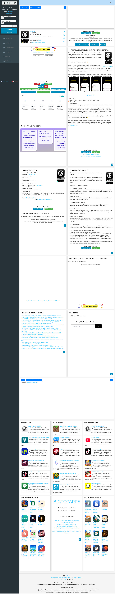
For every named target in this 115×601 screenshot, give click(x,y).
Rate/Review (39, 185)
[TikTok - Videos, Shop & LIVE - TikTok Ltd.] (88, 451)
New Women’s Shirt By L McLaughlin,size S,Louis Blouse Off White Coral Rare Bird (42, 347)
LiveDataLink (63, 579)
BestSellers (7, 56)
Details (78, 44)
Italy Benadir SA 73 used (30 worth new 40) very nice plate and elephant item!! (41, 315)
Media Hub (6, 43)
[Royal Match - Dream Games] (88, 462)
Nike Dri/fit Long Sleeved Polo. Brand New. (32, 334)
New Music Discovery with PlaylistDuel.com (43, 52)
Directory (74, 577)
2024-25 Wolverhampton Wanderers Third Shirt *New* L (35, 342)
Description (85, 44)
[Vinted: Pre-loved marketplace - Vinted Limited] (25, 440)
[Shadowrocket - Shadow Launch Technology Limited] (56, 462)
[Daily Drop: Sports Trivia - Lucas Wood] (41, 548)
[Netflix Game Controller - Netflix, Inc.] (25, 462)
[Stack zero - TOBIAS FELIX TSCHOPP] (96, 503)
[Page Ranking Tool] (6, 81)
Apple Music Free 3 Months (53, 300)
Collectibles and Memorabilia (38, 42)
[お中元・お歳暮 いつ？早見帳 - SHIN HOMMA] (96, 548)
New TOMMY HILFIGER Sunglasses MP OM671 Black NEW (37, 318)
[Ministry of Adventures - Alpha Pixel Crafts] (88, 548)
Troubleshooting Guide (64, 577)
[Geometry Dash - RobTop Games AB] (56, 475)
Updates (102, 44)
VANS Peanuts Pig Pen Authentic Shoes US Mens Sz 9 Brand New (38, 336)
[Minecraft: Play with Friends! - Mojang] (56, 428)
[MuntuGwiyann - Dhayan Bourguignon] (33, 533)
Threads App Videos (31, 197)
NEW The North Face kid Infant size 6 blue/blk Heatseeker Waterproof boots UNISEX (43, 325)
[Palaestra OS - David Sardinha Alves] (33, 518)
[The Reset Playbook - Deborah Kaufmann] (41, 533)
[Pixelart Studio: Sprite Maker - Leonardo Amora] (88, 503)
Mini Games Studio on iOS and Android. (67, 526)
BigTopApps (63, 508)
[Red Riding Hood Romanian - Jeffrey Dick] (96, 518)
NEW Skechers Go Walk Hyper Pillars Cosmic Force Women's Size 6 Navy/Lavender (43, 317)
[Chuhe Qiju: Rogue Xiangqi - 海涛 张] (105, 533)
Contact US (63, 516)
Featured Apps (7, 39)
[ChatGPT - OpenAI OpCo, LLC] (25, 428)
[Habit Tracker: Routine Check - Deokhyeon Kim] (25, 518)
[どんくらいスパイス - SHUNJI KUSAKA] (25, 548)
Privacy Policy (54, 577)
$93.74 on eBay (45, 140)
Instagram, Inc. (38, 36)
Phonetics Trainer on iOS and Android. (66, 524)
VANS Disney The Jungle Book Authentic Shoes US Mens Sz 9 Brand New (40, 337)
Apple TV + (43, 300)
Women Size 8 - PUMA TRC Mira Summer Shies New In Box (37, 345)
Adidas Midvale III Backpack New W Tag (32, 343)
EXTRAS (38, 7)
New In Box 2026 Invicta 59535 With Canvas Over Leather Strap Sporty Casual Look (43, 348)
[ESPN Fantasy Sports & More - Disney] (25, 451)
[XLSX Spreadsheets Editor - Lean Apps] (33, 503)
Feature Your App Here (31, 382)
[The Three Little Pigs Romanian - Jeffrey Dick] (88, 533)
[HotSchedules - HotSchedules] (56, 487)
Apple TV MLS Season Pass (33, 300)
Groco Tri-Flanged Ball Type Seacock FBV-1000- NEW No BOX (37, 326)
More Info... (94, 41)
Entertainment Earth (96, 156)
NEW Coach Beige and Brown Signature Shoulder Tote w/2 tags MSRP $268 (41, 322)
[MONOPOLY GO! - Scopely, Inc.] (88, 474)
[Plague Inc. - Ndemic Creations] (56, 451)
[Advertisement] (9, 72)
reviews (39, 40)
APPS (27, 7)
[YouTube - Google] (88, 440)
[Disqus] (90, 284)
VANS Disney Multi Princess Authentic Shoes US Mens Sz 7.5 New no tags (40, 328)
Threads (84, 116)
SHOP (22, 7)
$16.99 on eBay (61, 147)
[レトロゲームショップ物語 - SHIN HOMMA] (88, 518)
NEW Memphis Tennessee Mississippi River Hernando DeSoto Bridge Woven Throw (42, 320)
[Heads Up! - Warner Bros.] (56, 440)
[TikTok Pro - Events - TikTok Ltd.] (25, 474)
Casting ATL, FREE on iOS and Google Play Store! (66, 528)
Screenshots (94, 44)
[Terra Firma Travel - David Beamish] (33, 548)
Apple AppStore (86, 33)
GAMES (32, 7)
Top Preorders (7, 61)
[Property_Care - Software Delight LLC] (25, 533)
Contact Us (79, 577)
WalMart (88, 156)
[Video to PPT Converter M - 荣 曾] (105, 548)
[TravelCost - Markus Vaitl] (105, 503)
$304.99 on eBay (29, 147)
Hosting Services (8, 52)
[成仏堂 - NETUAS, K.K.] (41, 518)
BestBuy (83, 156)
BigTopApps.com (74, 125)
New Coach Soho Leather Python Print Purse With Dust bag (36, 323)
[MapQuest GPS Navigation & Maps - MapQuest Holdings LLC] (25, 485)
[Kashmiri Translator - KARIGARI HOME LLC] (96, 533)
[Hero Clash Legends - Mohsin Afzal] (25, 503)
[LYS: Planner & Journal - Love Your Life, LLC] (41, 503)
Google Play (96, 33)
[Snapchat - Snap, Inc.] (88, 485)
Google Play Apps (8, 48)
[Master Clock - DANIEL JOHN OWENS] (105, 518)
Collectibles (57, 92)
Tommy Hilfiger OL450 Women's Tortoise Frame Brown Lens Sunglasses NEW (41, 332)
